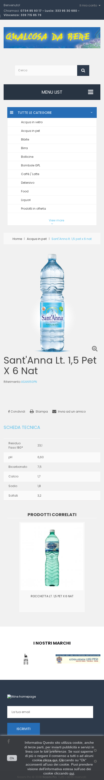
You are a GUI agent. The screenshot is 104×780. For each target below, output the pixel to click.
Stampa (42, 411)
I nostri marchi (52, 643)
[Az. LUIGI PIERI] (78, 659)
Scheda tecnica (22, 427)
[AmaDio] (26, 659)
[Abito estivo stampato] (52, 556)
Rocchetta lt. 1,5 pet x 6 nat (52, 596)
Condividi (17, 411)
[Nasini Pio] (52, 37)
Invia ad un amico (72, 411)
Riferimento (12, 382)
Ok (12, 758)
